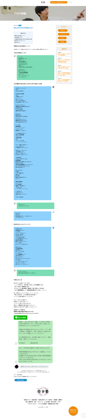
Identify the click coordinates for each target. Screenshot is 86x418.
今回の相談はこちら (18, 37)
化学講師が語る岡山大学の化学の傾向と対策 (23, 39)
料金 (35, 401)
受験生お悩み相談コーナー (19, 35)
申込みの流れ (53, 401)
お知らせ (63, 30)
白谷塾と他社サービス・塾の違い (45, 399)
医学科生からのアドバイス (19, 40)
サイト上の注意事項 (42, 403)
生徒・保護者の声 (29, 401)
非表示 (24, 33)
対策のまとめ (17, 42)
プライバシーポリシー (32, 403)
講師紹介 (60, 399)
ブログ (62, 38)
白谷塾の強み (34, 399)
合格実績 (55, 399)
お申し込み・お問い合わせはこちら (58, 2)
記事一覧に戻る (20, 380)
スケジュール (63, 34)
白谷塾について (27, 399)
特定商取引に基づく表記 (53, 403)
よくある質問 (47, 401)
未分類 (62, 41)
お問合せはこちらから (73, 411)
